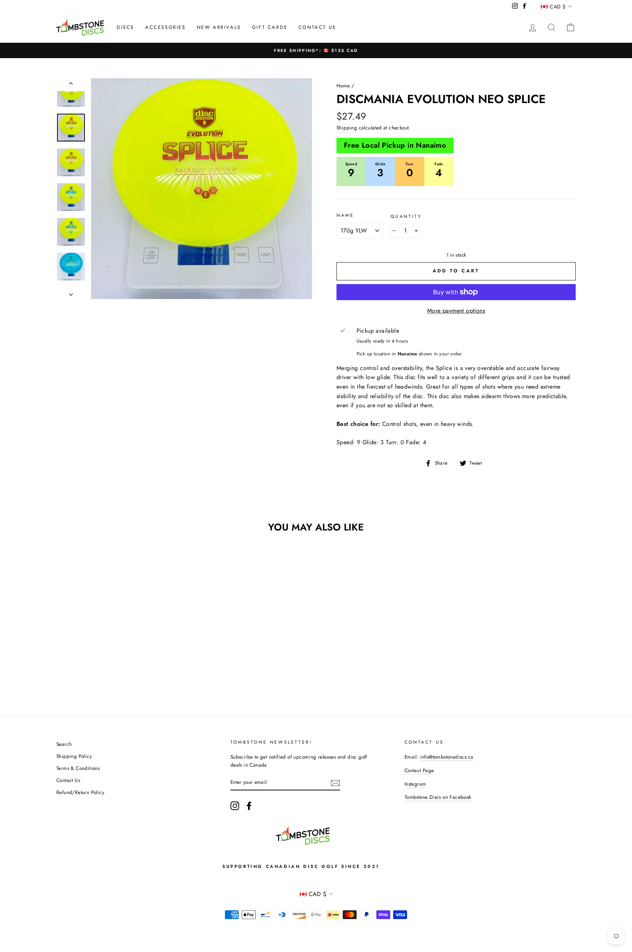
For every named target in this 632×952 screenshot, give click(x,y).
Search (64, 744)
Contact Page (419, 770)
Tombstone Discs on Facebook (438, 797)
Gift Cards (269, 27)
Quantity (406, 216)
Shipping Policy (74, 756)
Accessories (165, 27)
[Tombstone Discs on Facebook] (249, 805)
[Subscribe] (335, 782)
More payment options (456, 310)
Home (343, 85)
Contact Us (317, 27)
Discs (125, 27)
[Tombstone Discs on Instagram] (234, 805)
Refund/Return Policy (80, 792)
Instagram (415, 783)
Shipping (346, 127)
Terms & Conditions (77, 768)
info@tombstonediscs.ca (447, 756)
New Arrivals (219, 27)
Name (345, 215)
